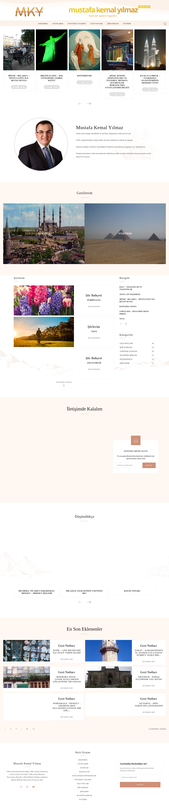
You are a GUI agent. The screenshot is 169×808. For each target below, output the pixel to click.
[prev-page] (80, 103)
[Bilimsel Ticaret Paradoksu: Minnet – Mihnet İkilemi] (37, 557)
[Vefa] (44, 332)
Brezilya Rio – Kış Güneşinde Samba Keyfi (52, 78)
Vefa (94, 331)
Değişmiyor (84, 76)
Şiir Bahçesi (94, 295)
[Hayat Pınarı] (132, 557)
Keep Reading (94, 306)
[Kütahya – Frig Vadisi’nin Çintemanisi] (108, 703)
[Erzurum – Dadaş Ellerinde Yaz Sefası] (108, 677)
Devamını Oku (67, 659)
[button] (165, 23)
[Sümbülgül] (44, 300)
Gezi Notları (66, 645)
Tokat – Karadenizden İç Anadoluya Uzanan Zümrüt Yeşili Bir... (149, 652)
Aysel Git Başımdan (129, 294)
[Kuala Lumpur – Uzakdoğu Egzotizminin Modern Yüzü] (150, 49)
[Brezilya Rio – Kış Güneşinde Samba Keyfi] (51, 49)
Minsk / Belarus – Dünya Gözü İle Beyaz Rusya (19, 78)
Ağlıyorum (94, 363)
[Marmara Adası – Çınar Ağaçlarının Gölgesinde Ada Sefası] (26, 677)
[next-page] (88, 103)
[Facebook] (21, 787)
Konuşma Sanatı (128, 306)
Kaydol (149, 465)
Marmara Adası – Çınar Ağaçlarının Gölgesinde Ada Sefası (67, 679)
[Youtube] (33, 787)
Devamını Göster (64, 382)
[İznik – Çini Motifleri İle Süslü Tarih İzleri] (26, 650)
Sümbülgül (94, 300)
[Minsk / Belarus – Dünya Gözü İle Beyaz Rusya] (19, 49)
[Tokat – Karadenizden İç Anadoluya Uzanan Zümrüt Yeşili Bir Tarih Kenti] (108, 650)
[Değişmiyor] (84, 49)
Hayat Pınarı (132, 591)
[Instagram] (27, 787)
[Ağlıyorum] (44, 363)
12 (27, 729)
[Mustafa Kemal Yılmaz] (29, 11)
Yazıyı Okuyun (19, 87)
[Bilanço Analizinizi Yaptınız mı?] (84, 557)
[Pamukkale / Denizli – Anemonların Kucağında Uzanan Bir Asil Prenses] (26, 703)
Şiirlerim (94, 326)
